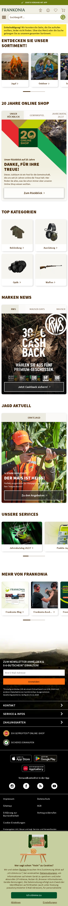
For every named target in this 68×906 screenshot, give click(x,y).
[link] (48, 10)
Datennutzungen (48, 872)
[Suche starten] (62, 17)
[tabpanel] (34, 160)
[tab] (13, 115)
